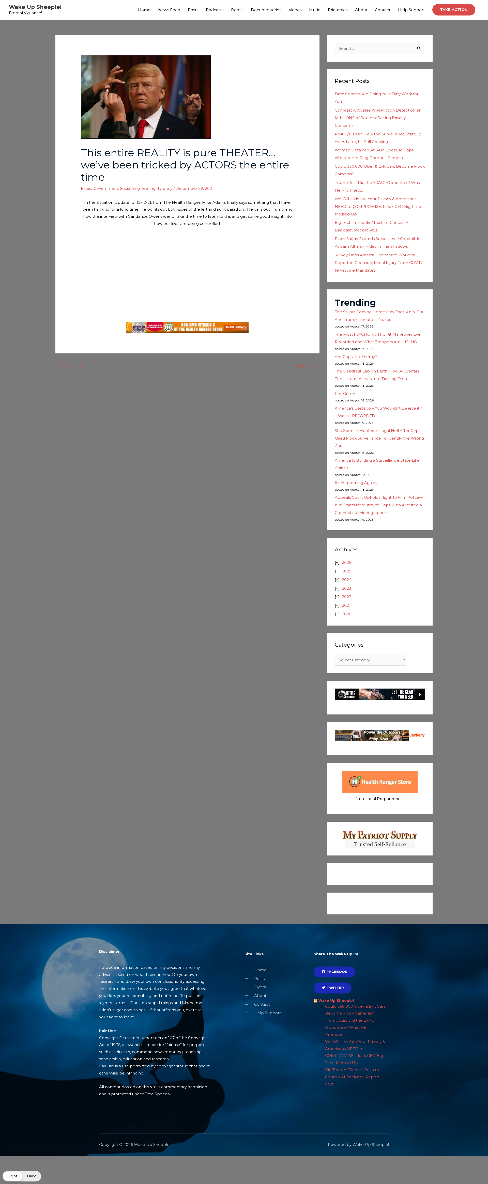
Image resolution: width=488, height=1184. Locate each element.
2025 (346, 571)
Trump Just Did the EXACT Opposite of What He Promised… (350, 1027)
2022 (346, 596)
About (361, 9)
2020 (347, 614)
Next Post (307, 365)
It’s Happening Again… (356, 482)
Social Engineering (138, 188)
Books (237, 9)
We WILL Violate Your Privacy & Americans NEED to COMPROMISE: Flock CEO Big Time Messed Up (378, 206)
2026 (346, 562)
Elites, (86, 188)
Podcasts (214, 9)
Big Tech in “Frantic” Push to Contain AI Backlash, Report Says (352, 1076)
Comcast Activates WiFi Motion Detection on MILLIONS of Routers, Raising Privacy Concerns (378, 118)
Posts (193, 9)
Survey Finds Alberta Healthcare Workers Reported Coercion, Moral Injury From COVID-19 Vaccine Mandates (379, 263)
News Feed (169, 9)
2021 (346, 605)
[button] (453, 9)
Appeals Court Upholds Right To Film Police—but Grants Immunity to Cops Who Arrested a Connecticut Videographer (379, 505)
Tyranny (164, 188)
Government (106, 188)
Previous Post (71, 365)
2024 (347, 579)
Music (314, 9)
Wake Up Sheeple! (35, 7)
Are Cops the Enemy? (356, 356)
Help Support (411, 9)
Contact (382, 9)
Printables (337, 9)
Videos (295, 9)
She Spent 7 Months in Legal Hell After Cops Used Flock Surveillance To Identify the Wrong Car (379, 438)
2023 (346, 588)
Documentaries (266, 9)
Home (144, 9)
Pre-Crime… (346, 393)
